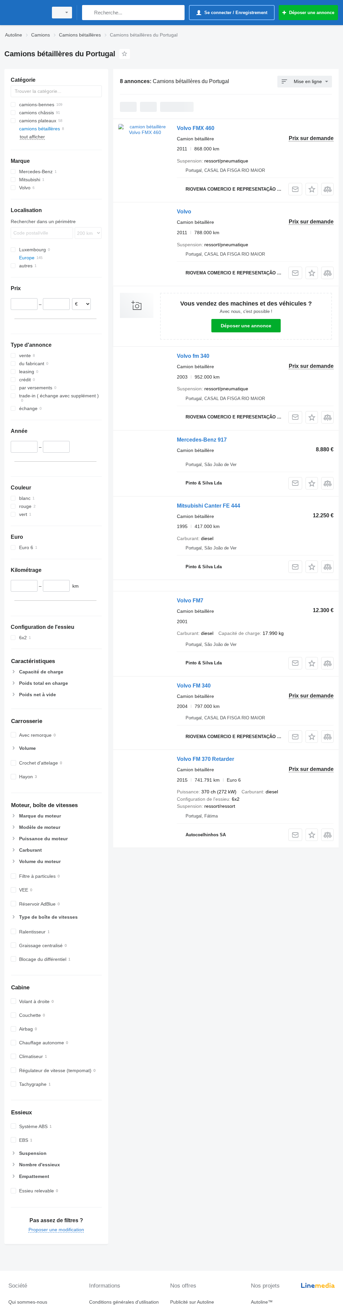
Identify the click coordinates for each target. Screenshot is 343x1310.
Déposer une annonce (246, 325)
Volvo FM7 (190, 600)
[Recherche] (88, 12)
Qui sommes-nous (27, 1302)
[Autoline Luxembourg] (25, 12)
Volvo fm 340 (193, 356)
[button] (311, 189)
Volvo (184, 211)
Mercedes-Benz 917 (202, 440)
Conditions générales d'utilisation (124, 1302)
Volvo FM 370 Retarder (205, 759)
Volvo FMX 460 (195, 128)
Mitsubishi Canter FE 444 (208, 506)
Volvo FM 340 (194, 686)
